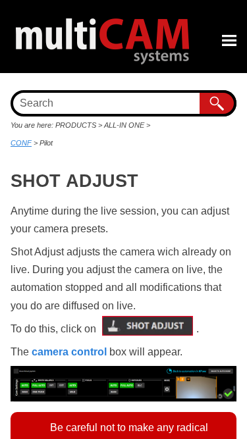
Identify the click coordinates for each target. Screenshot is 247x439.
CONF (21, 143)
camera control (69, 351)
